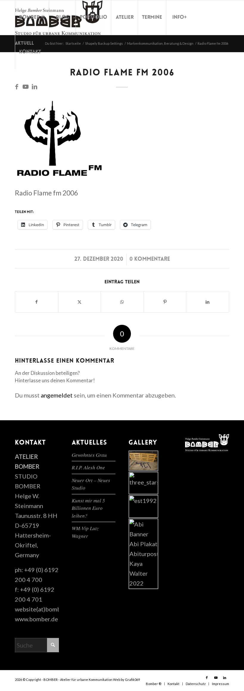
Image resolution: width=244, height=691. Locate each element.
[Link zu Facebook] (16, 86)
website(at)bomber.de (44, 609)
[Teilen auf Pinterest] (165, 301)
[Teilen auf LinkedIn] (207, 301)
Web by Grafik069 (126, 679)
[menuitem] (32, 17)
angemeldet (57, 395)
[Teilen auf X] (79, 301)
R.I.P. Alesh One (88, 467)
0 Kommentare (149, 259)
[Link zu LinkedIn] (34, 86)
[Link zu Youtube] (25, 86)
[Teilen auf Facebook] (36, 301)
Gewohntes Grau (89, 454)
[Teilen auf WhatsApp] (122, 301)
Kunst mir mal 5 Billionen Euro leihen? (88, 508)
